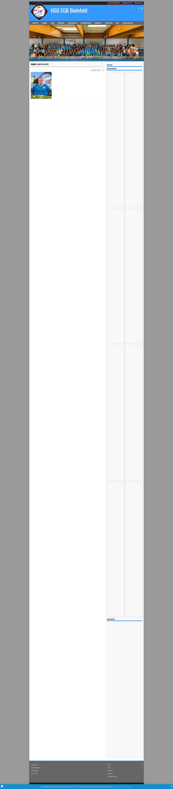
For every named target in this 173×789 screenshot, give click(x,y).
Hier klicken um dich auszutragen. (123, 787)
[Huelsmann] (116, 207)
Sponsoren (61, 23)
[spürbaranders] (116, 343)
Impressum (110, 773)
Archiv (109, 765)
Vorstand (110, 770)
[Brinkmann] (133, 616)
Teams (52, 23)
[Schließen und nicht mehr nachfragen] (171, 786)
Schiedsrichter (72, 23)
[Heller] (116, 480)
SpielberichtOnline (35, 767)
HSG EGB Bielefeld (69, 10)
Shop (117, 23)
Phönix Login (34, 765)
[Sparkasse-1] (133, 480)
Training (44, 23)
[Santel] (133, 207)
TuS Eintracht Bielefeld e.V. (114, 3)
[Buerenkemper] (133, 343)
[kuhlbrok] (116, 616)
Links (109, 767)
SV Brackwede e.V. (138, 3)
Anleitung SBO (34, 770)
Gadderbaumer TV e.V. (127, 3)
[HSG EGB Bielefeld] (86, 60)
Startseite (35, 23)
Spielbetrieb (108, 23)
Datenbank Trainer (112, 776)
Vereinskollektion (86, 23)
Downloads (98, 23)
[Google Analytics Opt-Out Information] (2, 786)
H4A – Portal (34, 773)
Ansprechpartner (128, 23)
